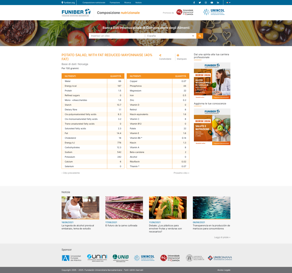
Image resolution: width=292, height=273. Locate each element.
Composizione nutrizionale (94, 2)
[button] (166, 57)
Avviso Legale (223, 270)
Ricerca (127, 2)
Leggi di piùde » (222, 237)
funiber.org (69, 2)
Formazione (115, 2)
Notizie (139, 2)
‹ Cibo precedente (71, 173)
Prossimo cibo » (181, 173)
